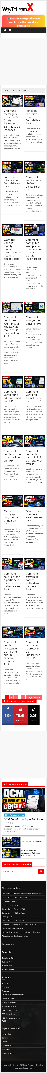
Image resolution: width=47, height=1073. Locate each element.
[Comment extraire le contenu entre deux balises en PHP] (34, 559)
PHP (19, 91)
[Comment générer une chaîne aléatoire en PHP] (34, 162)
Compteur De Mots (9, 901)
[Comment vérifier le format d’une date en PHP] (34, 377)
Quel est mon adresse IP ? (12, 928)
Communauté (7, 1045)
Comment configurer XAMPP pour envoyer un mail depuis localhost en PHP (11, 326)
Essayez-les (23, 25)
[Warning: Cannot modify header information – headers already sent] (12, 225)
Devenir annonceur (10, 1010)
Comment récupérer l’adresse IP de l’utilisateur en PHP (33, 650)
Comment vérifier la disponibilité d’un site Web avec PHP (34, 457)
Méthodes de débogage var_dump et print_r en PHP (12, 517)
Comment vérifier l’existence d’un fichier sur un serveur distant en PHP (11, 653)
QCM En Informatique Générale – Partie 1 (23, 820)
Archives (5, 991)
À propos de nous (9, 1002)
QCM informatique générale (14, 815)
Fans (8, 718)
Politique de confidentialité (13, 995)
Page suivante (34, 697)
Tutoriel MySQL (8, 958)
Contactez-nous (8, 998)
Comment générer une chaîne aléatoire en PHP (33, 183)
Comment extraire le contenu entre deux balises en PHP (32, 581)
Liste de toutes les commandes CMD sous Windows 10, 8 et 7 (30, 853)
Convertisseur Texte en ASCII (13, 909)
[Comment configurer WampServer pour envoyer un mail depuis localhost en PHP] (34, 225)
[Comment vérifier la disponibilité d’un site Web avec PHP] (34, 437)
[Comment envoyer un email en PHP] (34, 303)
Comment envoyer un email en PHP (34, 320)
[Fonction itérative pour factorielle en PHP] (12, 162)
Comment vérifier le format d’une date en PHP (34, 396)
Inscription (6, 1034)
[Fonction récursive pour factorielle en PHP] (34, 96)
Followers (33, 718)
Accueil (5, 983)
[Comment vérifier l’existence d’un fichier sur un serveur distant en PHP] (12, 628)
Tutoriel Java (7, 966)
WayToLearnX (9, 91)
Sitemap (5, 987)
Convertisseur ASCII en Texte (13, 913)
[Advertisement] (23, 61)
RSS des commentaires (11, 1018)
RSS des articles (8, 1014)
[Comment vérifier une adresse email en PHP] (12, 377)
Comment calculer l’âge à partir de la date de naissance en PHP (12, 581)
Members (6, 1049)
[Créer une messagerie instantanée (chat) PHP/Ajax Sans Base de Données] (12, 96)
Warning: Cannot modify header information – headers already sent (12, 249)
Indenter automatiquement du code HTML (19, 924)
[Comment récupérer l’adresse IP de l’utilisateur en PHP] (34, 628)
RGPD (4, 1021)
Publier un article (9, 1006)
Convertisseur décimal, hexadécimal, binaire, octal (22, 894)
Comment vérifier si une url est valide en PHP (12, 455)
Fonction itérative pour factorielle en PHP (12, 181)
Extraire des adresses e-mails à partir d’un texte (21, 932)
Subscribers (21, 718)
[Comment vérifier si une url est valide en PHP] (12, 437)
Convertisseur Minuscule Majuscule (16, 897)
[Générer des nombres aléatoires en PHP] (34, 496)
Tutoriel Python (8, 969)
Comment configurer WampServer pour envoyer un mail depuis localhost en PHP (34, 251)
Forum (4, 1042)
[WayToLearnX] (4, 30)
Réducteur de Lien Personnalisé (15, 936)
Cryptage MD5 (7, 917)
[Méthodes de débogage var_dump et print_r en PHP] (12, 496)
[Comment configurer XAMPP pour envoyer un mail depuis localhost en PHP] (12, 303)
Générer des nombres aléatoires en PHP (34, 515)
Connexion (6, 1038)
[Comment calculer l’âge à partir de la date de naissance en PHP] (12, 559)
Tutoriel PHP (7, 962)
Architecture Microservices (32, 841)
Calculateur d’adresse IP (11, 905)
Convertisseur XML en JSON (13, 920)
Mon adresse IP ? (9, 1053)
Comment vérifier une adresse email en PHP (12, 396)
